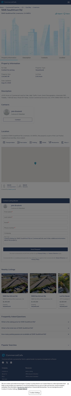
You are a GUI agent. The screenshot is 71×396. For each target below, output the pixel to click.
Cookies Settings (35, 392)
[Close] (68, 384)
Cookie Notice (22, 389)
